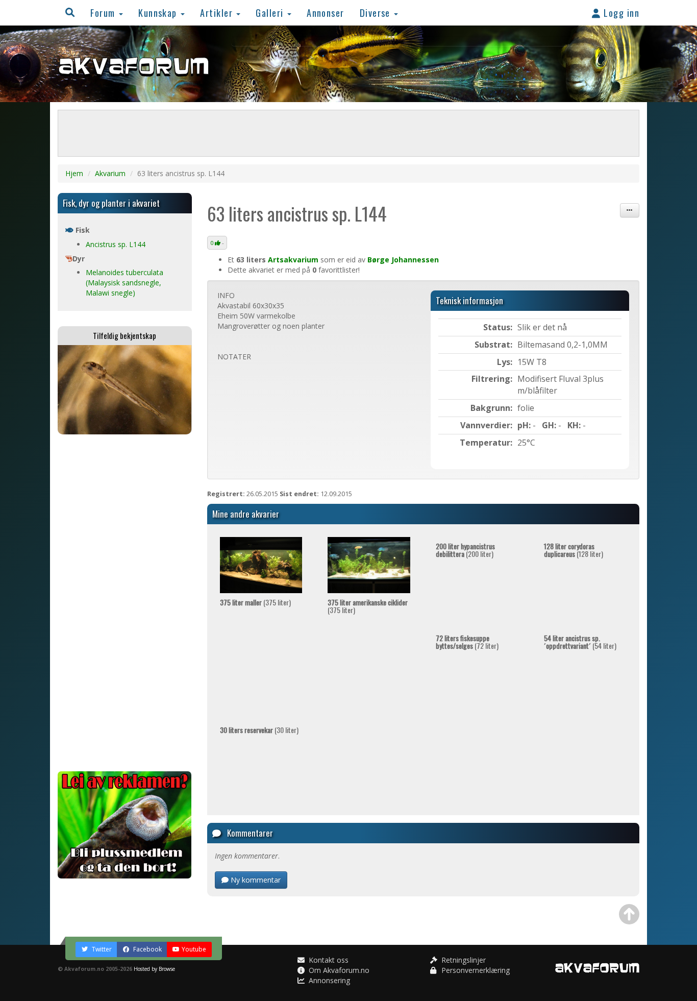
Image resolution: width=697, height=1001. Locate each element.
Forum (104, 12)
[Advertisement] (125, 603)
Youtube (194, 949)
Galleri (271, 12)
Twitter (101, 949)
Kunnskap (159, 12)
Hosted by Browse (154, 968)
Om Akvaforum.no (338, 970)
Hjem (74, 173)
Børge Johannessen (403, 259)
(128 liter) (573, 550)
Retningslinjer (462, 960)
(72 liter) (467, 641)
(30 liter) (259, 729)
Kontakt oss (327, 960)
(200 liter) (465, 550)
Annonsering (328, 980)
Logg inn (620, 12)
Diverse (376, 12)
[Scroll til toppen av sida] (629, 914)
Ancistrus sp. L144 (115, 244)
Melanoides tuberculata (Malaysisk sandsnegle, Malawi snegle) (124, 282)
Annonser (325, 12)
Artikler (217, 12)
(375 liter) (255, 602)
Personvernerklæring (474, 970)
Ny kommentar (255, 880)
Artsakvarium (293, 259)
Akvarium (110, 173)
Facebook (147, 949)
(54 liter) (580, 641)
